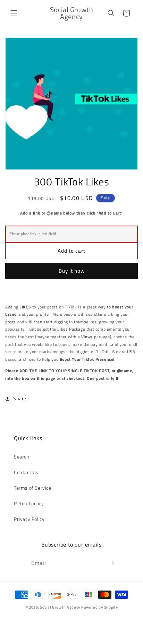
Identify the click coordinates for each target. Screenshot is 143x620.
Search (22, 456)
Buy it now (72, 271)
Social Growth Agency (60, 607)
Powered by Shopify (99, 607)
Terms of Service (32, 487)
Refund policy (29, 503)
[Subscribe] (111, 563)
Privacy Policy (29, 519)
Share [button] (19, 398)
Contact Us (26, 472)
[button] (14, 13)
